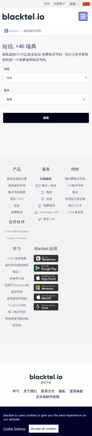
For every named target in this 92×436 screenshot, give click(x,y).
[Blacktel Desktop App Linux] (46, 308)
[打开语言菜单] (86, 4)
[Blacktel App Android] (46, 269)
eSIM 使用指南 (16, 258)
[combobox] (46, 99)
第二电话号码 (16, 312)
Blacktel (13, 31)
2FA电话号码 (75, 185)
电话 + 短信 (48, 185)
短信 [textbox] (9, 99)
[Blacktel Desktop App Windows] (46, 288)
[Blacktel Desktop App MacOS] (46, 298)
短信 (49, 199)
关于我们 (30, 391)
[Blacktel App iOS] (46, 279)
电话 (49, 192)
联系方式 (47, 391)
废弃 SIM (49, 219)
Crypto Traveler (17, 238)
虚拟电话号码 (32, 31)
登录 (47, 4)
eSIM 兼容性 (75, 212)
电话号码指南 (16, 192)
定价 (17, 205)
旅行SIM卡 (75, 205)
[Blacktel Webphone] (46, 259)
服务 (7, 90)
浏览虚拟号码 (16, 185)
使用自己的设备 (75, 199)
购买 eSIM (16, 199)
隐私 (62, 391)
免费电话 (17, 212)
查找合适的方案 (17, 179)
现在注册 (71, 54)
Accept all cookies (43, 428)
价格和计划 (17, 278)
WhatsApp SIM (48, 212)
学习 (16, 391)
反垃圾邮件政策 (47, 396)
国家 (7, 69)
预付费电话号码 (75, 179)
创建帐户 (59, 4)
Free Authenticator (17, 231)
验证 (75, 192)
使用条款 (76, 391)
